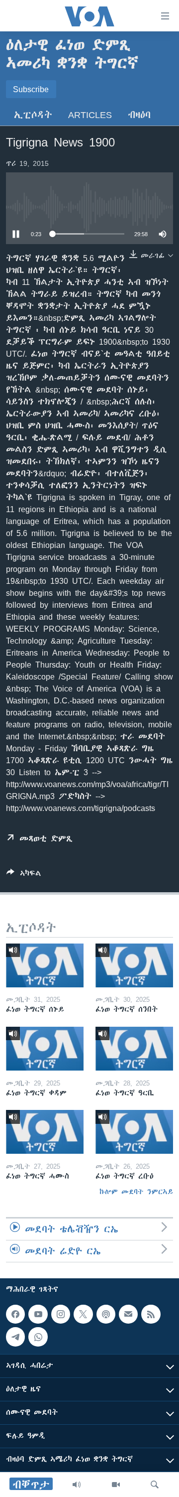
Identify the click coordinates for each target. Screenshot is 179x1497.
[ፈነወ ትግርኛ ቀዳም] (45, 1049)
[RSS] (150, 1314)
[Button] (23, 875)
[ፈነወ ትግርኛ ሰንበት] (134, 965)
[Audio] (76, 1484)
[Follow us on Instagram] (60, 1314)
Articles (90, 115)
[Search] (155, 1484)
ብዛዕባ (139, 115)
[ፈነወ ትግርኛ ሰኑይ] (45, 965)
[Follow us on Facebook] (15, 1314)
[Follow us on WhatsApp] (37, 1336)
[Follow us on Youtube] (37, 1314)
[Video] (116, 1484)
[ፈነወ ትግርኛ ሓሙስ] (45, 1132)
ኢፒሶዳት (33, 115)
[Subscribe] (128, 1314)
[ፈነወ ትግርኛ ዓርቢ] (134, 1049)
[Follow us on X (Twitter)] (83, 1314)
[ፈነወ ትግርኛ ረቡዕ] (134, 1132)
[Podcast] (105, 1314)
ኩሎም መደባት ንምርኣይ (136, 1192)
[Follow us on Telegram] (15, 1336)
